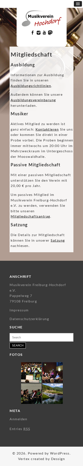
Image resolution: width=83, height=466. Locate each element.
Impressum (19, 310)
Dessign (58, 459)
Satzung (58, 240)
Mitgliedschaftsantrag (30, 216)
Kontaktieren (47, 129)
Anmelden (18, 419)
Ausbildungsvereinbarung (33, 100)
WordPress (60, 453)
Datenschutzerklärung (29, 319)
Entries (20, 429)
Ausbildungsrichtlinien (31, 86)
